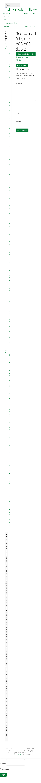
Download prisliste (31, 26)
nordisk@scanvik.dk (15, 755)
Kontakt (6, 26)
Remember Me (5, 769)
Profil (5, 20)
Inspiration (7, 16)
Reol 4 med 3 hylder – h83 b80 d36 (25, 54)
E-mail (18, 113)
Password (3, 764)
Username (3, 758)
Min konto (26, 13)
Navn (18, 105)
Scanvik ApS (22, 749)
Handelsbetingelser (10, 23)
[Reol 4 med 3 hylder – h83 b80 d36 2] (26, 60)
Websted (18, 121)
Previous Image (21, 65)
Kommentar (19, 83)
